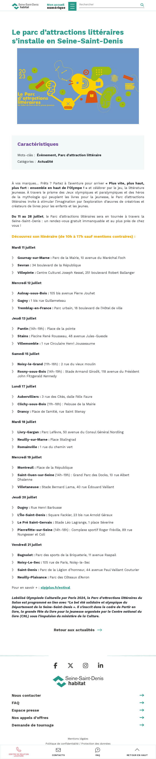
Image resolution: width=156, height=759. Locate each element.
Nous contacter (26, 695)
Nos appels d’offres (30, 717)
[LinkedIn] (100, 665)
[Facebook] (55, 665)
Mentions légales (78, 738)
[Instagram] (85, 665)
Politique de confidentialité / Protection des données (78, 743)
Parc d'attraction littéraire (79, 155)
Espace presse (25, 710)
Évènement (46, 155)
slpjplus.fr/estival (55, 587)
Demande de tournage (33, 725)
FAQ (15, 703)
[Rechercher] (142, 5)
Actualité (45, 161)
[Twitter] (70, 665)
